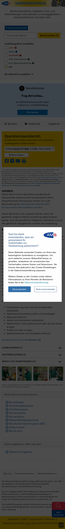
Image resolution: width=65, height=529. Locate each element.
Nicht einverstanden (45, 289)
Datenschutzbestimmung (36, 282)
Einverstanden (19, 289)
